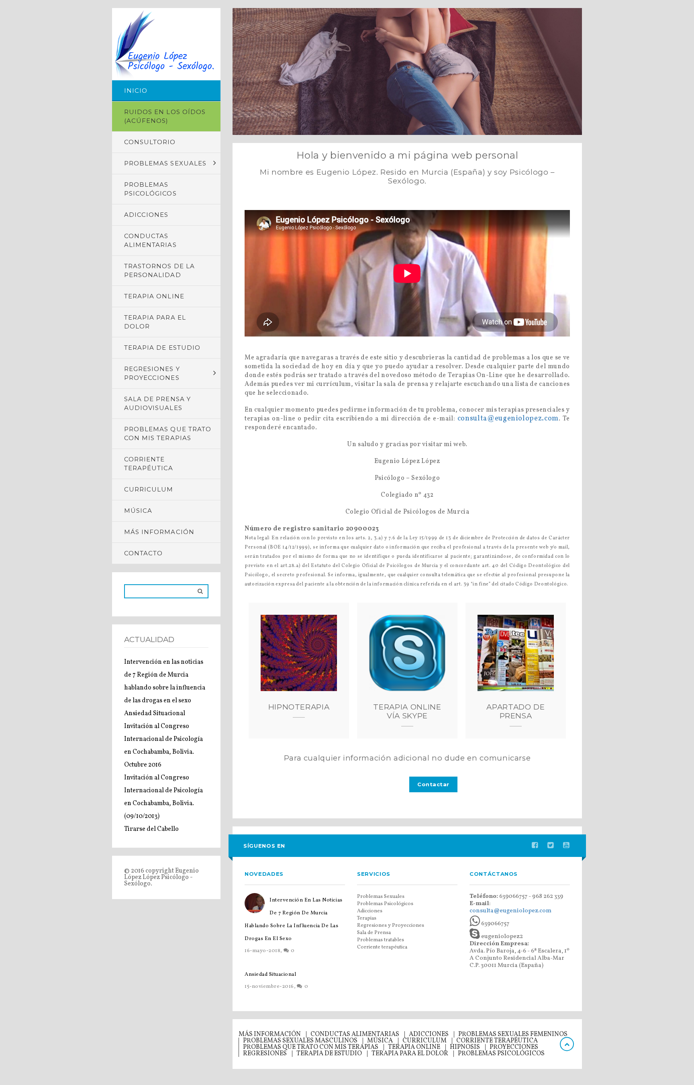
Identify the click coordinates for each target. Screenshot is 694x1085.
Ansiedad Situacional (154, 713)
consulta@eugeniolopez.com (508, 419)
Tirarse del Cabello (151, 829)
